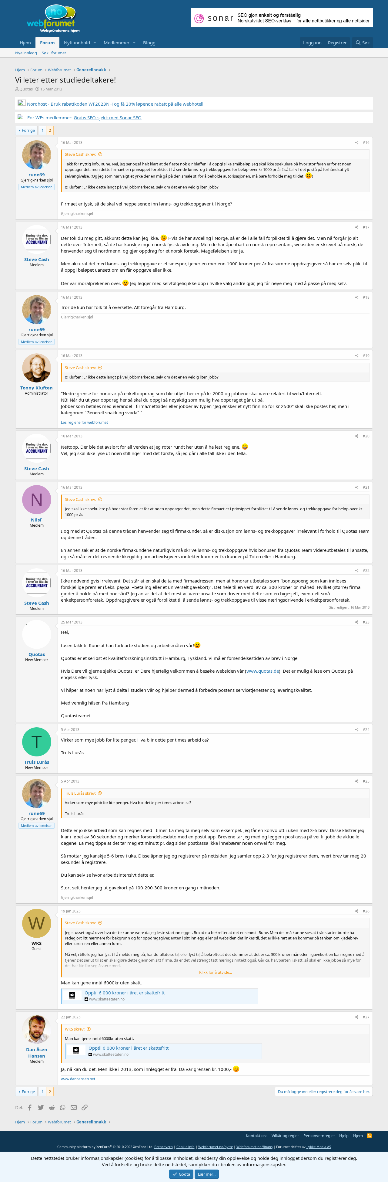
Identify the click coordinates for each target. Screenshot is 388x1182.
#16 (366, 142)
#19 (366, 355)
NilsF (36, 520)
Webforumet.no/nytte (215, 1146)
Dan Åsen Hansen (36, 1052)
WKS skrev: (75, 1029)
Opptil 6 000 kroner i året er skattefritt (125, 993)
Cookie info (185, 1146)
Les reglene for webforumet (84, 422)
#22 (366, 570)
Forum (47, 42)
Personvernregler (319, 1135)
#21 (366, 487)
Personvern (163, 1146)
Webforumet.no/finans (254, 1146)
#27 (366, 1017)
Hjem (25, 42)
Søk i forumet (54, 53)
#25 (366, 781)
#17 (366, 227)
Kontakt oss (256, 1135)
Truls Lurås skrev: (80, 793)
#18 (366, 297)
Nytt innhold (77, 42)
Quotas (26, 89)
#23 (366, 622)
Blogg (149, 42)
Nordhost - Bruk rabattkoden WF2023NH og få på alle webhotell (114, 104)
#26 (366, 911)
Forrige (28, 130)
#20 (366, 436)
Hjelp (344, 1135)
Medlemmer (116, 42)
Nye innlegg (26, 53)
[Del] (357, 142)
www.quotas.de (262, 671)
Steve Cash (36, 259)
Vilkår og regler (285, 1135)
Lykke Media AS (318, 1146)
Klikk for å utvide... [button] (215, 972)
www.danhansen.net (78, 1079)
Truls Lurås (36, 762)
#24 (366, 729)
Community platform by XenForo (105, 1146)
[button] (95, 42)
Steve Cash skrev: (80, 154)
